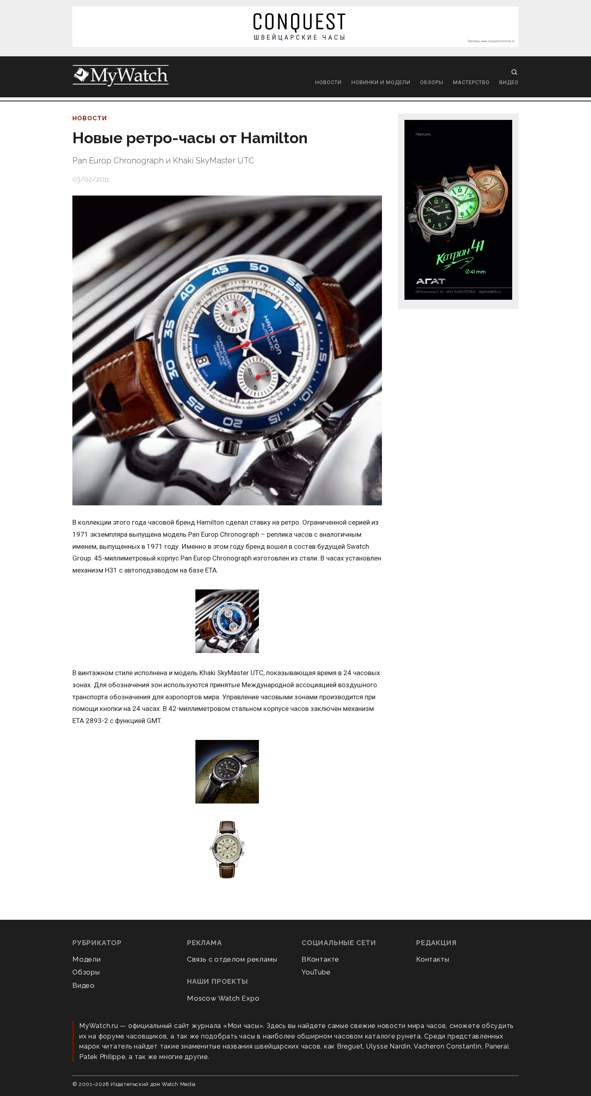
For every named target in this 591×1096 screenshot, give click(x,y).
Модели (86, 959)
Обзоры (431, 82)
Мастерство (471, 82)
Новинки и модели (380, 82)
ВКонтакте (320, 959)
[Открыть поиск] (514, 72)
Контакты (432, 959)
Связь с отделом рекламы (232, 959)
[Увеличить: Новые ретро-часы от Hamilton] (227, 350)
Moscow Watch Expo (223, 998)
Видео (509, 82)
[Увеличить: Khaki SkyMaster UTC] (227, 772)
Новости (328, 82)
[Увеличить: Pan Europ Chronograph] (227, 621)
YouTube (316, 972)
